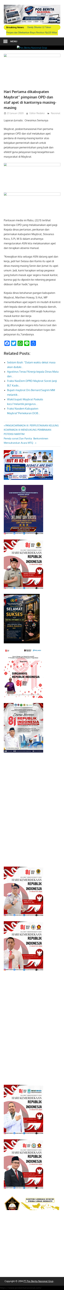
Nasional (55, 113)
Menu (13, 41)
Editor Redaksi (37, 113)
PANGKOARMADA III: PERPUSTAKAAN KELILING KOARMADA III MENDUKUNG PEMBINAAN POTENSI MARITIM (31, 430)
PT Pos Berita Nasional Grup (38, 1281)
